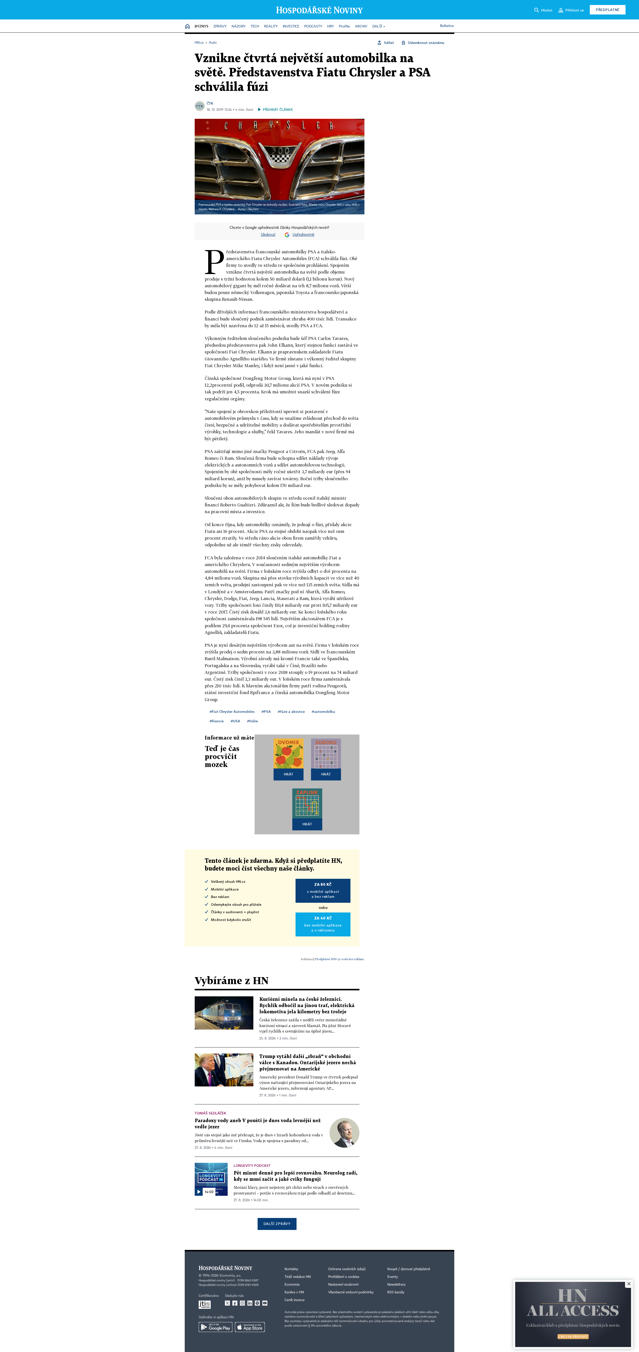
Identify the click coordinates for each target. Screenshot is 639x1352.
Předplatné (608, 9)
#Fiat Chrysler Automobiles (232, 711)
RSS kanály (395, 1292)
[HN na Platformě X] (227, 1303)
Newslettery (396, 1284)
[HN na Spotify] (257, 1303)
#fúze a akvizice (291, 711)
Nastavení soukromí (343, 1284)
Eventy (392, 1277)
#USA (235, 721)
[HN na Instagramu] (242, 1303)
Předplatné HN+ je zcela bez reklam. (339, 959)
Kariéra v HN (294, 1292)
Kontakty (291, 1269)
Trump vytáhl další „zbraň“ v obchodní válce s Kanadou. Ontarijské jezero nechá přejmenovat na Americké (307, 1062)
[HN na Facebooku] (234, 1303)
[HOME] (187, 26)
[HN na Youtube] (264, 1303)
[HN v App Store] (250, 1327)
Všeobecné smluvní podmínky (351, 1292)
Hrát (289, 774)
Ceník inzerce (295, 1300)
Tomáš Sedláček (210, 1113)
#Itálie (252, 721)
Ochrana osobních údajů (347, 1269)
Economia (292, 1284)
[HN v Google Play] (215, 1327)
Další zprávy (277, 1223)
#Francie (217, 721)
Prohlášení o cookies (343, 1277)
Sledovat (268, 235)
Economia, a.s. (230, 1275)
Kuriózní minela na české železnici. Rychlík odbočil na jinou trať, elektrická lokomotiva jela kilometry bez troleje (306, 1005)
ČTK (210, 103)
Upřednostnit (304, 235)
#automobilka (323, 711)
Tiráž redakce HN (298, 1277)
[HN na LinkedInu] (249, 1303)
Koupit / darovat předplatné (408, 1269)
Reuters (253, 209)
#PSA (266, 711)
